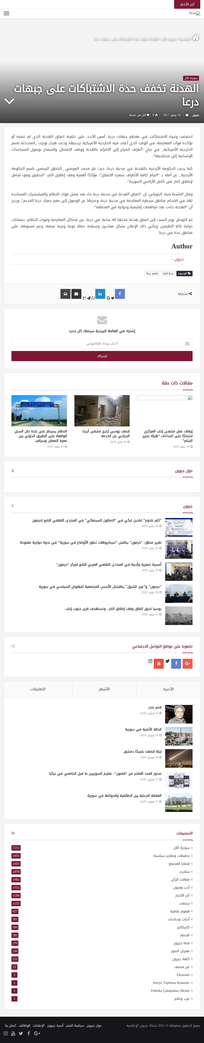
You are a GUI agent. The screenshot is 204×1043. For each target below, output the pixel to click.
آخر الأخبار (182, 895)
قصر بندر (155, 707)
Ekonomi (183, 974)
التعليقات (38, 689)
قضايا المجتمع (179, 863)
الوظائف (24, 1025)
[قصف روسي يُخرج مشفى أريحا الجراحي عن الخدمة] (102, 410)
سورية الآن (169, 39)
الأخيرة (168, 689)
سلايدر (185, 871)
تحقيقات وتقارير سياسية (171, 855)
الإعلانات (39, 1025)
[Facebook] (176, 664)
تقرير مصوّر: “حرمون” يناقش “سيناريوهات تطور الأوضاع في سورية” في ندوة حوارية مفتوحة (90, 542)
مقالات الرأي (180, 879)
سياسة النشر (75, 1025)
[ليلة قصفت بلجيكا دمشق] (179, 758)
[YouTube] (159, 664)
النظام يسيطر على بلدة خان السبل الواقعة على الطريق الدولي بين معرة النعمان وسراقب (40, 436)
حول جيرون (94, 1025)
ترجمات (184, 903)
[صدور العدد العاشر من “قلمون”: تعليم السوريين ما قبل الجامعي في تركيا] (179, 780)
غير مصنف (182, 967)
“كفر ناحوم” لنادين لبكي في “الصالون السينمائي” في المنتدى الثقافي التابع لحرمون (96, 520)
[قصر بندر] (179, 714)
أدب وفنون (181, 887)
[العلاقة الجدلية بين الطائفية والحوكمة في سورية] (179, 802)
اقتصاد (185, 935)
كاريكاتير (183, 927)
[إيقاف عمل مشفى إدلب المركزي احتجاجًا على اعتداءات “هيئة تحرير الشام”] (165, 410)
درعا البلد (168, 273)
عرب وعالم (182, 998)
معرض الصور (180, 951)
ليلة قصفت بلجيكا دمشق (142, 751)
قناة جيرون (181, 943)
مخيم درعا (152, 273)
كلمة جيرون (181, 959)
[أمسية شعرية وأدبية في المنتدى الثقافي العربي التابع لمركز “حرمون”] (179, 571)
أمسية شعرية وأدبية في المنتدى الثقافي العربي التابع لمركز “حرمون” (108, 564)
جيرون (195, 115)
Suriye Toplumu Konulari (171, 982)
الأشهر (104, 689)
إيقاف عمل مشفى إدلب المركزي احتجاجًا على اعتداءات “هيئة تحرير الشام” (168, 436)
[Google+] (188, 664)
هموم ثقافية (180, 911)
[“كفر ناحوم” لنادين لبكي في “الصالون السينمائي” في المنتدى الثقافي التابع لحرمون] (179, 527)
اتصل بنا (10, 1025)
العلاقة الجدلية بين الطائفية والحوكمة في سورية (124, 795)
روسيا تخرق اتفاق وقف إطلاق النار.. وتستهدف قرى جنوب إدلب (113, 608)
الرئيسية (185, 39)
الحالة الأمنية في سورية (143, 729)
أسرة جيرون (55, 1025)
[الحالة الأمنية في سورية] (179, 736)
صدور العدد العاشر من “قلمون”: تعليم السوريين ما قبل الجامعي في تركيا (105, 773)
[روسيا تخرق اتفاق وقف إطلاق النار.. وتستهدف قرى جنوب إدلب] (179, 615)
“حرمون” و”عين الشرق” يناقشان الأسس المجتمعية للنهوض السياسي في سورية (100, 586)
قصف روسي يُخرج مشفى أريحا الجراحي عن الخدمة (106, 433)
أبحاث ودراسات (179, 919)
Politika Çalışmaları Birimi (170, 990)
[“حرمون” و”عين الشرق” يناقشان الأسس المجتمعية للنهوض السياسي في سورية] (179, 593)
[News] (194, 13)
